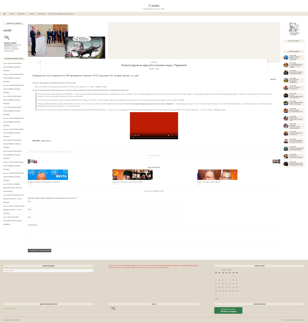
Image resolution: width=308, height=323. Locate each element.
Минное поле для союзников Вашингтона (296, 111)
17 (215, 287)
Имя (29, 201)
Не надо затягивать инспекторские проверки (12, 220)
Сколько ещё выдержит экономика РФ (296, 133)
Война (37, 151)
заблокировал (228, 311)
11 (219, 283)
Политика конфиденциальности (60, 13)
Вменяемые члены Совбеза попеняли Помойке (12, 67)
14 (230, 283)
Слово (154, 5)
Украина (70, 151)
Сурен (157, 69)
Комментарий (33, 225)
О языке (32, 13)
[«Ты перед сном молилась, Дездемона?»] (31, 161)
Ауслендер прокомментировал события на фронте (295, 127)
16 (236, 283)
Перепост (43, 151)
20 (226, 287)
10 (216, 283)
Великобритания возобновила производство (294, 81)
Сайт (29, 217)
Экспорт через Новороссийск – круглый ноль (296, 119)
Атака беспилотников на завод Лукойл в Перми (128, 182)
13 (226, 283)
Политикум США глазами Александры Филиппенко (296, 164)
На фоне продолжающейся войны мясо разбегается (296, 96)
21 (229, 287)
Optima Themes (16, 320)
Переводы (41, 13)
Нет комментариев (154, 155)
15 (233, 283)
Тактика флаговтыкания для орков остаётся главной (296, 66)
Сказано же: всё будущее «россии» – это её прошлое (13, 198)
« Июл (216, 298)
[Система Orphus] (7, 39)
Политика (21, 13)
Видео (31, 151)
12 (222, 283)
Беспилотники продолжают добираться (296, 156)
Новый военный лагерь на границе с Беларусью (296, 103)
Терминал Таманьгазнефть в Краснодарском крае (297, 149)
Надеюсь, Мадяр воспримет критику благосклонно (12, 187)
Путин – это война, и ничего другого (209, 182)
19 (222, 287)
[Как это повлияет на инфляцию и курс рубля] (276, 161)
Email (29, 209)
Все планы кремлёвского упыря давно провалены (296, 141)
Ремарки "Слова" (60, 151)
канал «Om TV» (46, 140)
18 (219, 287)
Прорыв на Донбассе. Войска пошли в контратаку (44, 182)
